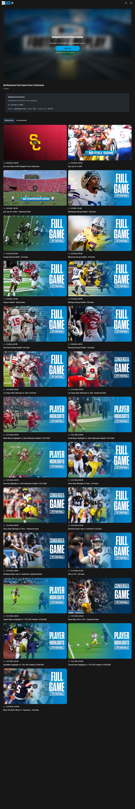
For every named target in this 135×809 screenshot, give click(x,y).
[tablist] (15, 120)
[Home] (8, 3)
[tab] (9, 120)
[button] (126, 3)
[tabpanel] (67, 419)
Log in (77, 52)
